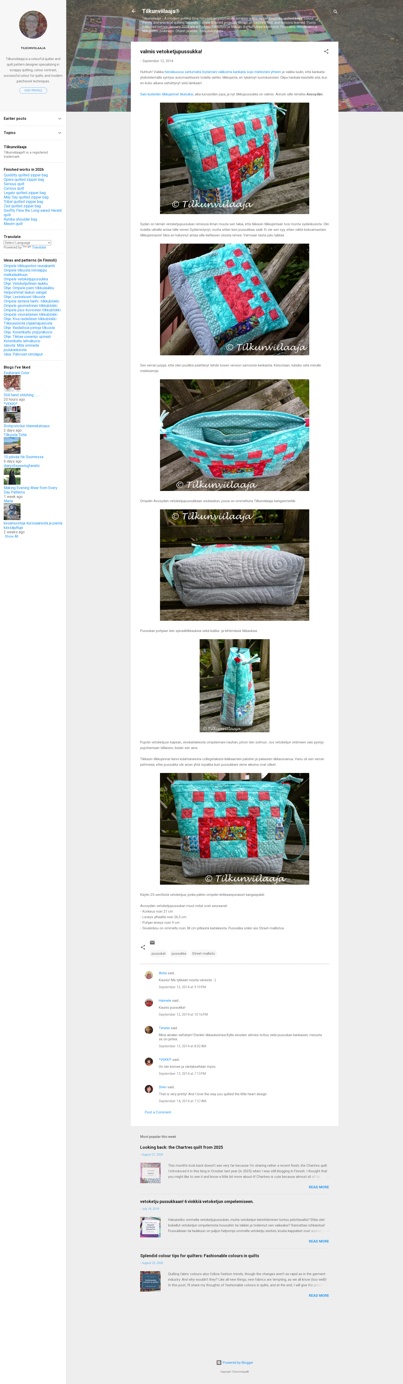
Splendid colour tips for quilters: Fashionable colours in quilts (199, 1255)
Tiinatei (164, 1028)
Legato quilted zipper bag (25, 193)
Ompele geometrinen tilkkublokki (30, 305)
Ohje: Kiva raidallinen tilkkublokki (30, 319)
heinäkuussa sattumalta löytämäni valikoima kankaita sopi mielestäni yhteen (223, 72)
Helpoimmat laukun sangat (25, 292)
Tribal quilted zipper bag (23, 201)
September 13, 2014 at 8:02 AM (182, 1046)
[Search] (335, 13)
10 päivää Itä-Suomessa (23, 457)
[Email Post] (152, 944)
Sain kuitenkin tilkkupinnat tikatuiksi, (167, 94)
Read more (319, 1187)
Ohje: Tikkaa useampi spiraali (27, 336)
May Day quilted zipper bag (26, 197)
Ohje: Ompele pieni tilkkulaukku (29, 288)
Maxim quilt (13, 224)
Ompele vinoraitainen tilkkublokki (30, 314)
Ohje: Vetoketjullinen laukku (26, 283)
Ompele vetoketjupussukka (26, 279)
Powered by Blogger (237, 1362)
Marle (8, 501)
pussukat (159, 953)
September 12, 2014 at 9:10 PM (182, 987)
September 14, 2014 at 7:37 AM (182, 1101)
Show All (11, 536)
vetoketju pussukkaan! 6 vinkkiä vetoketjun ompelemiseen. (197, 1201)
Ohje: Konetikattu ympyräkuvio (28, 332)
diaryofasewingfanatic (22, 466)
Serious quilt (14, 184)
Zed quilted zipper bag (22, 206)
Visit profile (33, 90)
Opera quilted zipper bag (24, 179)
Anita (163, 973)
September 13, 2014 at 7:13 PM (182, 1074)
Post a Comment (158, 1112)
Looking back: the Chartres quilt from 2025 (181, 1147)
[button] (326, 52)
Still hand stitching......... (22, 395)
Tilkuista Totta (15, 435)
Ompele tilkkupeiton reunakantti (29, 266)
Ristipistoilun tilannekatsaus (27, 426)
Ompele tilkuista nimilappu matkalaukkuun (25, 272)
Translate (39, 247)
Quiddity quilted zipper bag (26, 175)
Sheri (163, 1087)
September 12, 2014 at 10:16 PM (183, 1014)
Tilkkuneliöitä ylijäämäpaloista (28, 323)
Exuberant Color (16, 373)
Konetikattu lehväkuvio (22, 341)
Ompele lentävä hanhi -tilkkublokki (31, 301)
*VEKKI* (165, 1060)
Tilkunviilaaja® (161, 11)
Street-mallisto (203, 953)
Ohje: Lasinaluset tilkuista (24, 297)
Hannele (165, 1000)
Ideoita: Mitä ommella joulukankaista (21, 347)
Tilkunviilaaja (33, 48)
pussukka (179, 953)
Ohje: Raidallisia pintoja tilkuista (29, 328)
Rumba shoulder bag (20, 219)
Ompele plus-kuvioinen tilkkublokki (32, 310)
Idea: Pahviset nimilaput (23, 354)
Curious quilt (14, 188)
